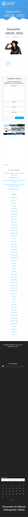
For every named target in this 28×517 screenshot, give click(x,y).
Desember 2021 (14, 282)
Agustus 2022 (14, 260)
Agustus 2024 (14, 216)
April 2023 (14, 241)
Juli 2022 (14, 263)
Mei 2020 (14, 329)
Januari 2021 (14, 312)
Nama (14, 102)
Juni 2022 (14, 266)
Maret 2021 (14, 307)
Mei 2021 (14, 301)
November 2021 (14, 285)
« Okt (12, 500)
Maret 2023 (14, 244)
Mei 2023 (14, 238)
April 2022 (14, 271)
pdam (7, 37)
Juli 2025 (14, 203)
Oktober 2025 (14, 197)
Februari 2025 (14, 211)
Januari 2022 (14, 279)
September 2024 (14, 214)
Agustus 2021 (14, 293)
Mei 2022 (14, 268)
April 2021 (14, 304)
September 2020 (14, 321)
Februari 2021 (14, 310)
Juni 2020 (14, 326)
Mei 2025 (14, 205)
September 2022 (14, 257)
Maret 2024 (14, 222)
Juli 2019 (14, 334)
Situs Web (14, 112)
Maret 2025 (14, 208)
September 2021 (14, 290)
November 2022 (14, 252)
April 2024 (14, 219)
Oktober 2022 (14, 255)
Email (14, 107)
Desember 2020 (14, 315)
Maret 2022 (14, 274)
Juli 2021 (14, 296)
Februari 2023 (14, 246)
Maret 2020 (14, 331)
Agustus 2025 (14, 200)
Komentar (14, 85)
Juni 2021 (14, 299)
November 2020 (14, 318)
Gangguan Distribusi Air (14, 189)
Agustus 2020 (14, 323)
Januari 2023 (14, 249)
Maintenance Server (14, 177)
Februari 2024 (14, 225)
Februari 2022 (14, 277)
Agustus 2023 (14, 236)
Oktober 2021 (14, 288)
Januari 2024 (14, 227)
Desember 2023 (14, 230)
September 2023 (14, 233)
